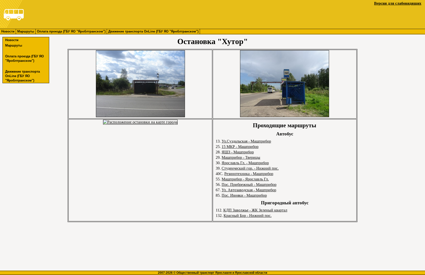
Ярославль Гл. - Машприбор (245, 163)
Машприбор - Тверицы (241, 157)
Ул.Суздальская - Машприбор (246, 141)
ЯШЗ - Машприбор (238, 152)
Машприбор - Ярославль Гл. (245, 179)
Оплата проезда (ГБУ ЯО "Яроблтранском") (71, 31)
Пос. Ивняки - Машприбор (244, 195)
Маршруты (25, 31)
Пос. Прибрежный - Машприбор (249, 184)
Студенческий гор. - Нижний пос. (250, 168)
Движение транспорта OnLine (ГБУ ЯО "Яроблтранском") (153, 31)
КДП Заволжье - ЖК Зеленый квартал (255, 210)
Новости (8, 31)
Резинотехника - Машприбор (248, 174)
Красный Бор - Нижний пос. (248, 215)
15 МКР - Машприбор (240, 147)
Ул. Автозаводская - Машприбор (249, 190)
